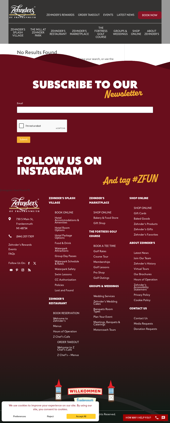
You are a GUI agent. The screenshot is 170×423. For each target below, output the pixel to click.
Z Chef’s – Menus (68, 355)
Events (108, 15)
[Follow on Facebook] (29, 263)
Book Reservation (66, 313)
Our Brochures (143, 274)
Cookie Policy (142, 300)
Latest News (125, 15)
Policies (59, 285)
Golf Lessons (101, 267)
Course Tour (100, 256)
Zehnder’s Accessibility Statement (141, 287)
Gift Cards (140, 213)
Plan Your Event (102, 317)
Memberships (101, 262)
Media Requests (143, 324)
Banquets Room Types (103, 310)
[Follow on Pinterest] (17, 270)
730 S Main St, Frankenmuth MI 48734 (24, 224)
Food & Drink (63, 243)
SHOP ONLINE (102, 212)
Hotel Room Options (62, 229)
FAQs (11, 254)
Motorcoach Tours (104, 330)
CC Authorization (65, 280)
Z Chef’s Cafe (61, 337)
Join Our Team (142, 258)
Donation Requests (145, 329)
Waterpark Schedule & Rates (67, 262)
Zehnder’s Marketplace (79, 33)
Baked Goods (142, 219)
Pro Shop (99, 272)
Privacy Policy (142, 295)
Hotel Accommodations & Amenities (67, 220)
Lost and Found (64, 290)
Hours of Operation (65, 331)
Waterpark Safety (65, 269)
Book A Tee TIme (104, 246)
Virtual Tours (141, 269)
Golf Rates (99, 251)
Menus (57, 326)
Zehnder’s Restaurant (58, 33)
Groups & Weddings (120, 33)
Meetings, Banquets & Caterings (106, 323)
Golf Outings (101, 278)
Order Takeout (89, 15)
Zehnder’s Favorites (146, 235)
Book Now (149, 15)
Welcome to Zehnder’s (60, 319)
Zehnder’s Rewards (60, 15)
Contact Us (141, 318)
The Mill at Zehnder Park (38, 32)
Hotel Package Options (63, 236)
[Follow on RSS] (29, 270)
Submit (23, 139)
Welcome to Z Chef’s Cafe (65, 348)
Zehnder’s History (145, 263)
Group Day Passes (65, 256)
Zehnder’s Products (146, 224)
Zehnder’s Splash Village (18, 32)
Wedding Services (104, 296)
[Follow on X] (34, 263)
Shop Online (136, 33)
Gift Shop (99, 223)
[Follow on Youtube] (11, 270)
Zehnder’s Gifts (143, 229)
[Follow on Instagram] (22, 270)
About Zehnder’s (151, 33)
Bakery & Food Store (105, 218)
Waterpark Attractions (61, 249)
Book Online (64, 212)
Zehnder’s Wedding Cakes (105, 302)
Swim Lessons (63, 274)
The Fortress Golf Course (100, 33)
